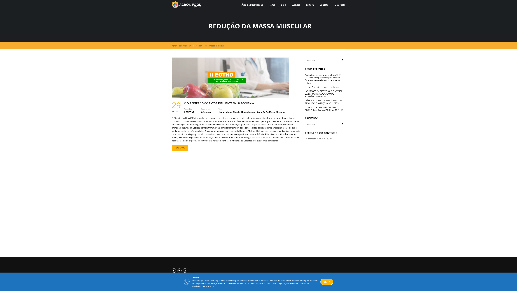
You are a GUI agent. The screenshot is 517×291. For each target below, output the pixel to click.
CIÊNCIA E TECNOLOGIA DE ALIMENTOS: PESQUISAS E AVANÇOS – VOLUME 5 (323, 102)
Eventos (296, 4)
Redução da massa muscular (271, 112)
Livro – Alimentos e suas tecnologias (321, 87)
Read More (180, 148)
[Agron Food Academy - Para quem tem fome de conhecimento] (186, 4)
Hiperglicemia (248, 112)
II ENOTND (189, 112)
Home (272, 4)
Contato (324, 4)
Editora (310, 4)
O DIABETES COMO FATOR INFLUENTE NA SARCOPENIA (219, 103)
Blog (283, 4)
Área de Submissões (252, 4)
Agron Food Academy (181, 45)
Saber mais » (208, 286)
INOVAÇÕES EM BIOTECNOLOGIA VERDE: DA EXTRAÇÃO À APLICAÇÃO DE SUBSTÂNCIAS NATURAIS (324, 94)
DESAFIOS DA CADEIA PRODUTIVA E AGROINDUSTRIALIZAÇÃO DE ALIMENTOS (324, 108)
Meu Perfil (339, 4)
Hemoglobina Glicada (229, 112)
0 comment (206, 112)
